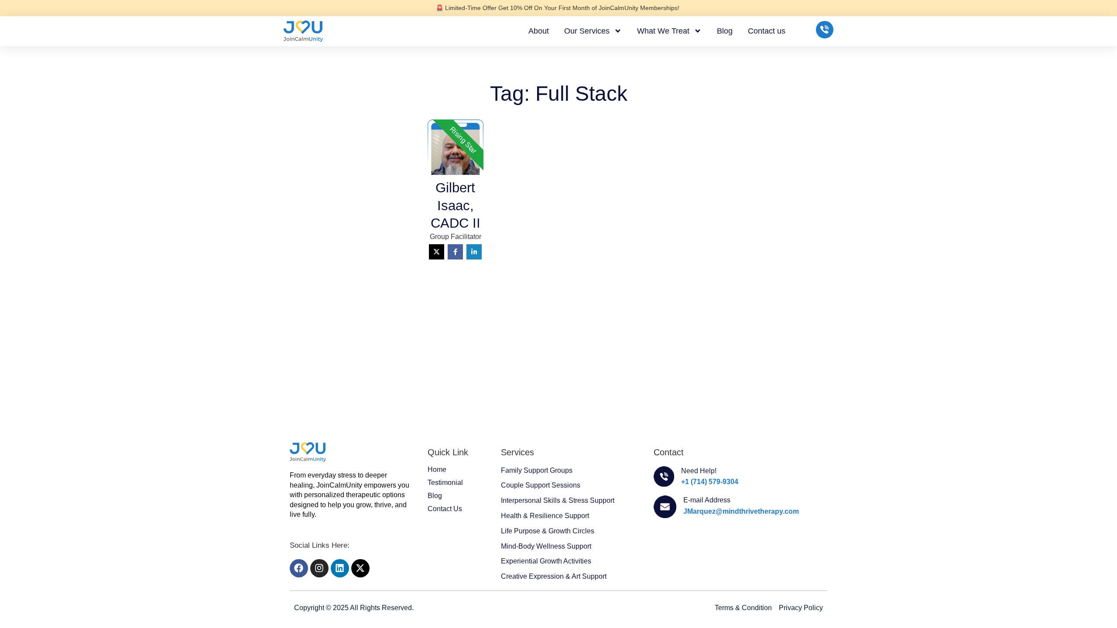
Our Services (587, 31)
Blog (725, 31)
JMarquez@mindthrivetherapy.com (741, 511)
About (538, 31)
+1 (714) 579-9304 (709, 481)
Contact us (766, 31)
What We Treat (663, 31)
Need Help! (698, 470)
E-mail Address (706, 500)
